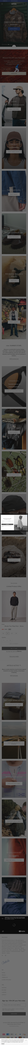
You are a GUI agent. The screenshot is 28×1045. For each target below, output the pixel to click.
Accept (2, 1043)
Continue (7, 524)
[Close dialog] (26, 515)
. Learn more (20, 1042)
